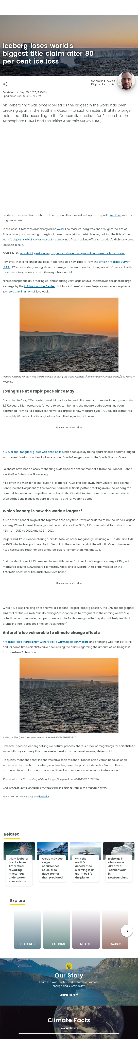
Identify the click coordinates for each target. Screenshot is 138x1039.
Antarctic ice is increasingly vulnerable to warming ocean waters (46, 642)
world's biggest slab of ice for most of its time (33, 239)
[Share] (5, 84)
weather (115, 215)
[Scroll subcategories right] (127, 931)
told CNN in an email (22, 292)
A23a (60, 229)
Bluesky (44, 796)
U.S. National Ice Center (39, 286)
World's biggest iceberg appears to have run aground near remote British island (72, 253)
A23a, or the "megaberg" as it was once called (33, 452)
